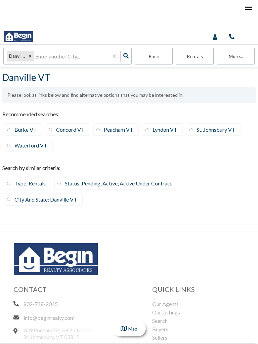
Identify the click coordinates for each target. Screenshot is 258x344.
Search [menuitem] (160, 320)
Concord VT (70, 129)
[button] (30, 56)
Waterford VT (30, 145)
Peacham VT (118, 129)
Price (153, 56)
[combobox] (35, 56)
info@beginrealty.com (49, 317)
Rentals (195, 56)
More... (236, 56)
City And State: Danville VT (45, 199)
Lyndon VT (165, 129)
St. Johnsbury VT (216, 129)
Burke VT (25, 129)
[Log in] (214, 36)
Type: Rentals (30, 183)
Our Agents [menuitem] (165, 304)
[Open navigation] (248, 7)
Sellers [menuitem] (159, 337)
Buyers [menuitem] (160, 329)
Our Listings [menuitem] (166, 312)
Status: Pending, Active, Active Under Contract (118, 183)
